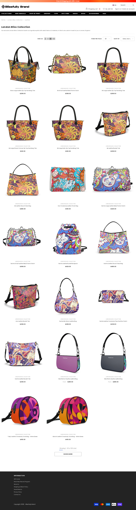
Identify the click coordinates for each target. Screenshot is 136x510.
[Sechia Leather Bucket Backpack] (68, 238)
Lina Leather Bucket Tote (23, 321)
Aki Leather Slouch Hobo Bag (22, 206)
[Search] (127, 5)
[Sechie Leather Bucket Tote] (22, 353)
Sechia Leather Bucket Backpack (68, 263)
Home (3, 20)
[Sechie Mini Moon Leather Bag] (68, 295)
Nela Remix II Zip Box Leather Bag (68, 379)
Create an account (128, 9)
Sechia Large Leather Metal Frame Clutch (113, 206)
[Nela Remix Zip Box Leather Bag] (113, 353)
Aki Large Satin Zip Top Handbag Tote (68, 148)
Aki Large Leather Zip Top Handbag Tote (113, 90)
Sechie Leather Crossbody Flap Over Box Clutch (113, 321)
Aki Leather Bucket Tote (113, 148)
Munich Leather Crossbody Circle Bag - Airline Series (68, 436)
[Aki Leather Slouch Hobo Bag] (22, 180)
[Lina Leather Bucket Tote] (22, 295)
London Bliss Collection (15, 20)
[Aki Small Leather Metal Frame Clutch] (68, 65)
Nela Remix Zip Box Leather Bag (113, 379)
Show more (67, 454)
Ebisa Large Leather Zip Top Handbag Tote (22, 90)
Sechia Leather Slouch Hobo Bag (113, 263)
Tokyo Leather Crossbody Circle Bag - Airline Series (22, 436)
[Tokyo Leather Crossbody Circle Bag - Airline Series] (22, 411)
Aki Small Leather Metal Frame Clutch (68, 90)
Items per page (96, 39)
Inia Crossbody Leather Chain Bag (68, 206)
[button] (45, 39)
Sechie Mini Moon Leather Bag (68, 321)
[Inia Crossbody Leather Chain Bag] (68, 180)
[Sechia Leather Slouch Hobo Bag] (113, 238)
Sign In (117, 9)
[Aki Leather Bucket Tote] (113, 122)
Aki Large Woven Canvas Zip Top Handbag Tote (23, 148)
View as (40, 39)
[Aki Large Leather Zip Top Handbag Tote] (113, 65)
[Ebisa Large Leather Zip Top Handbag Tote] (22, 65)
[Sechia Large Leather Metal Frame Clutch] (113, 180)
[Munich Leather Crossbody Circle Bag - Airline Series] (68, 411)
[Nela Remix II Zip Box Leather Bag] (68, 353)
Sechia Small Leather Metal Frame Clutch (23, 263)
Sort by (116, 39)
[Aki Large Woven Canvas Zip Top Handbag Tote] (22, 122)
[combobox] (126, 5)
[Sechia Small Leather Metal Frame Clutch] (22, 238)
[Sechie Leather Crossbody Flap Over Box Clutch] (113, 295)
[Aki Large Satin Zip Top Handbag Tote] (68, 122)
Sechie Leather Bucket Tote (22, 379)
